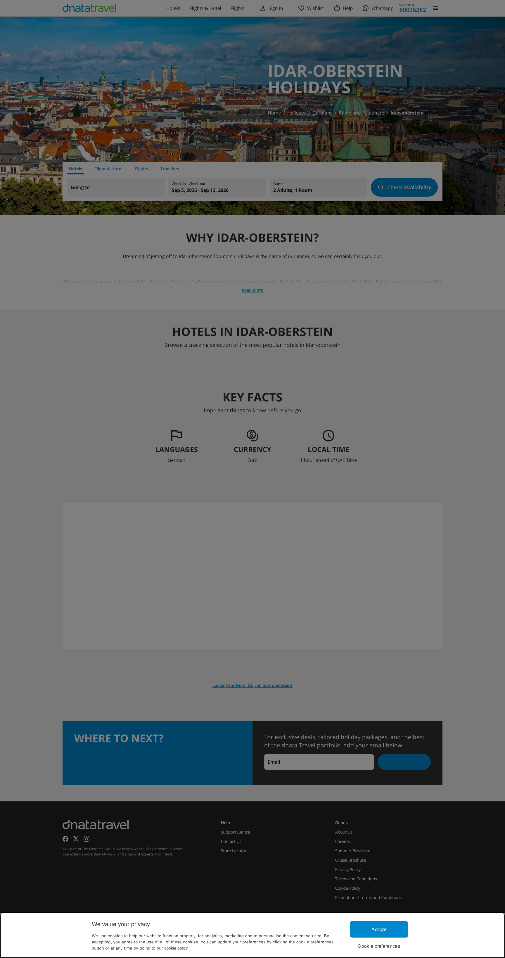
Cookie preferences (379, 946)
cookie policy (176, 948)
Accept (378, 929)
